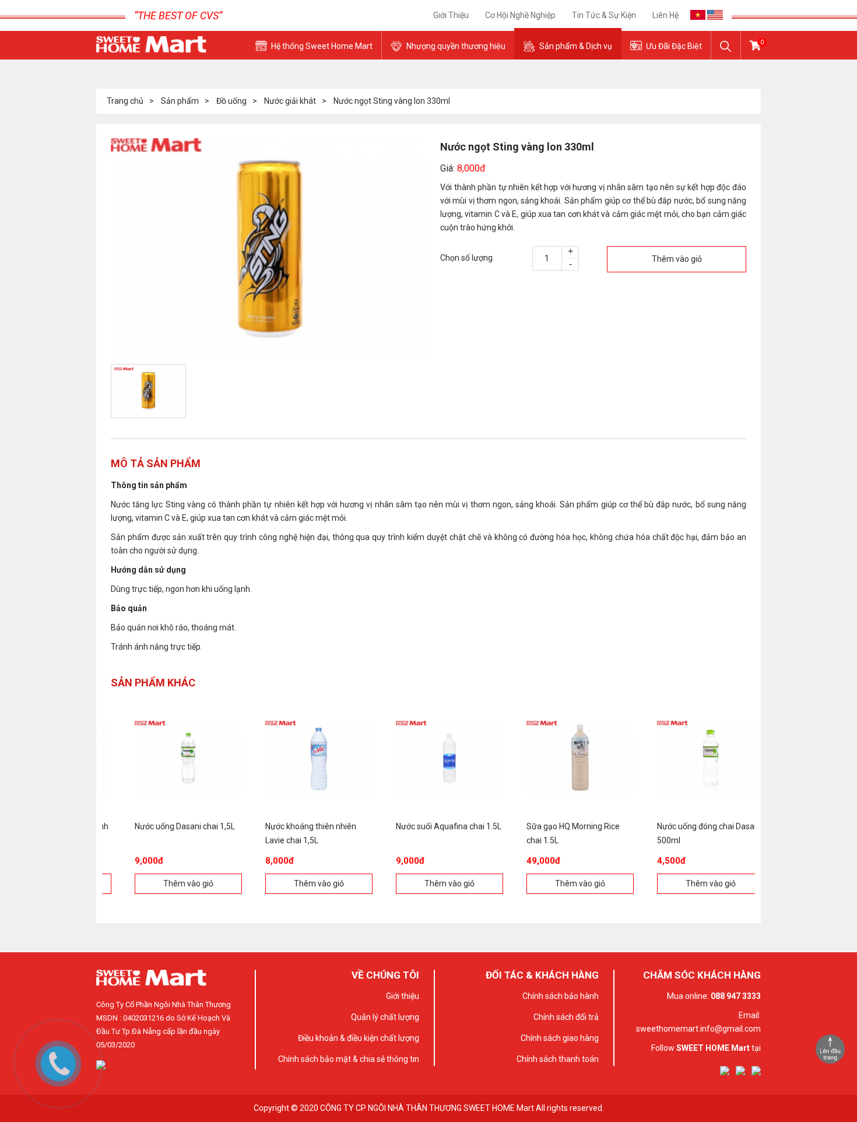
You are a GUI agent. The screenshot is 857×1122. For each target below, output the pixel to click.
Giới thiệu (451, 15)
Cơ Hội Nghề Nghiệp (520, 15)
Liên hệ (665, 15)
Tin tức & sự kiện (604, 15)
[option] (269, 249)
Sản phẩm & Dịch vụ (575, 46)
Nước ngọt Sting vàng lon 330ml (391, 101)
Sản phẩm (180, 101)
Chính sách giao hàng (560, 1038)
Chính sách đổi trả (566, 1017)
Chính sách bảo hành (560, 996)
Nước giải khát (290, 101)
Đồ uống (231, 101)
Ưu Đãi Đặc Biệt (674, 46)
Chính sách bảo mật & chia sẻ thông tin (348, 1059)
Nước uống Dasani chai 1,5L (164, 826)
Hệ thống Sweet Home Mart (322, 46)
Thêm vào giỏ (677, 259)
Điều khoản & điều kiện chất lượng (358, 1038)
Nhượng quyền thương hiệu (455, 46)
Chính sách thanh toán (558, 1059)
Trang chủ (125, 101)
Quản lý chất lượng (385, 1017)
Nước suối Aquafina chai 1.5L (427, 826)
